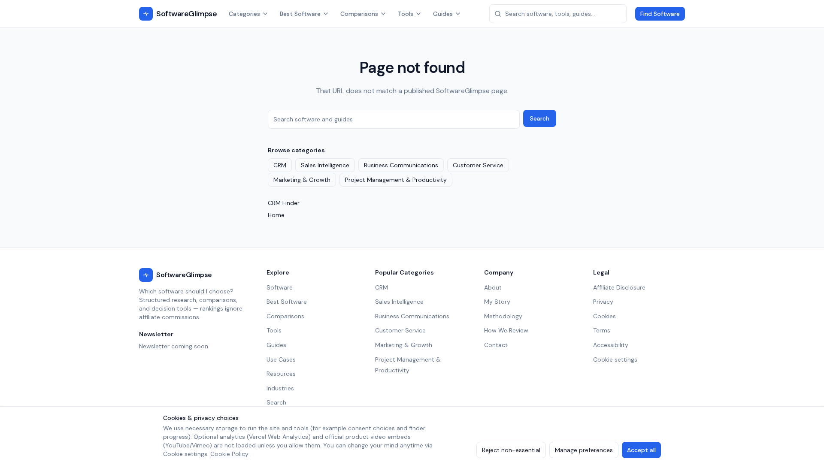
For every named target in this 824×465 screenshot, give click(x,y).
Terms (601, 330)
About (493, 287)
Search (539, 118)
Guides (443, 14)
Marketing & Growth (301, 180)
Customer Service (478, 165)
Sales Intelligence (325, 165)
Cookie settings (615, 359)
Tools (405, 14)
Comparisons (359, 14)
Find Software (660, 14)
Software (280, 287)
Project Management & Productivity (396, 180)
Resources (281, 373)
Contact (496, 345)
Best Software (300, 14)
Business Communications (401, 165)
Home (276, 215)
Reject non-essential (511, 450)
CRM (279, 165)
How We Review (506, 330)
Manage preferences (584, 450)
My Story (497, 301)
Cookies (604, 316)
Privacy (603, 301)
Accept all (641, 450)
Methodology (503, 316)
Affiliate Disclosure (619, 287)
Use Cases (281, 359)
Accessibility (610, 345)
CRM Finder (284, 203)
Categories (244, 14)
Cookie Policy (229, 454)
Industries (280, 388)
